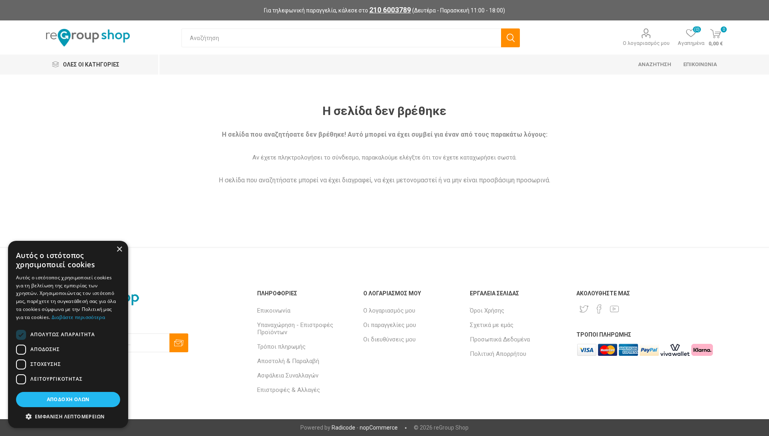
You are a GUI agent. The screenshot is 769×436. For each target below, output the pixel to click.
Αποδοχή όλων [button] (68, 399)
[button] (68, 416)
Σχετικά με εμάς (491, 325)
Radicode (343, 427)
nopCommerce (379, 427)
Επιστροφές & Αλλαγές (288, 390)
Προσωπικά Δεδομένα (500, 339)
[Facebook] (599, 309)
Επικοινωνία (273, 310)
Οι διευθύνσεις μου (389, 339)
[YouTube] (614, 309)
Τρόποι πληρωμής (281, 346)
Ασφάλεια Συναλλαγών (287, 375)
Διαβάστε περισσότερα (78, 317)
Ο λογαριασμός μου (646, 43)
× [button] (119, 249)
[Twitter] (584, 309)
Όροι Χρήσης (487, 310)
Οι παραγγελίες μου (389, 325)
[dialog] (68, 334)
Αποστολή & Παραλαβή (288, 361)
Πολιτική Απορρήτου (498, 353)
